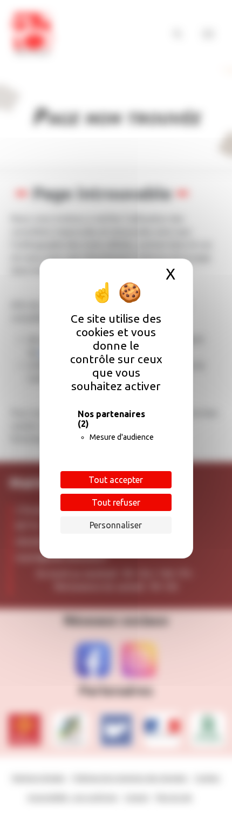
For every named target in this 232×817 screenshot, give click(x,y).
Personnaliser (116, 525)
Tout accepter (115, 480)
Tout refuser (116, 502)
